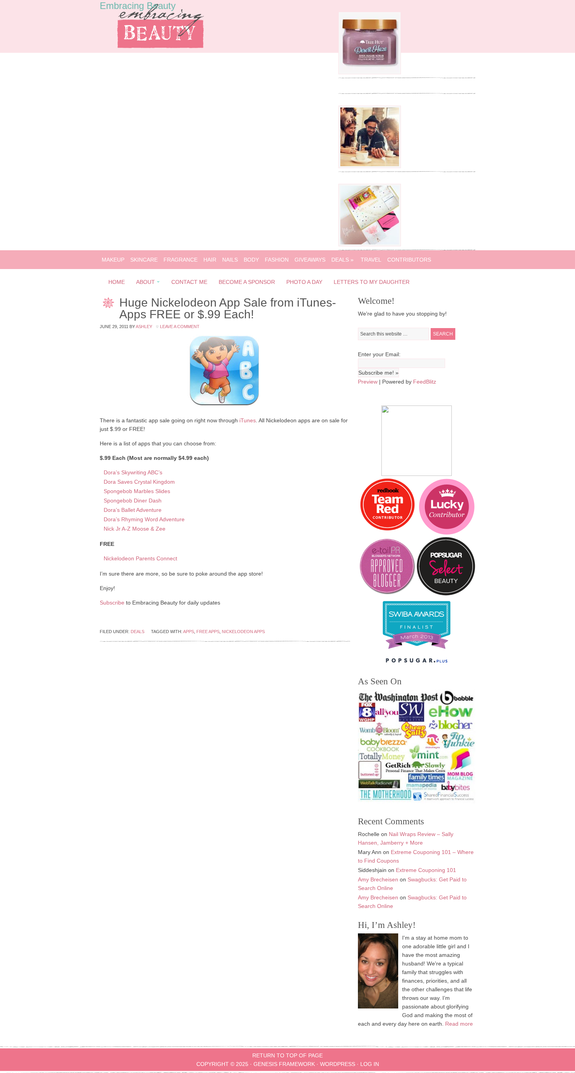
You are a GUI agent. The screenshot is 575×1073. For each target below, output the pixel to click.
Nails (230, 260)
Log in (369, 1064)
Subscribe (112, 602)
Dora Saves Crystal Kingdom (139, 482)
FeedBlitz (424, 382)
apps (188, 631)
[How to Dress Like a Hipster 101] (369, 166)
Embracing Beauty (138, 5)
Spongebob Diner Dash (133, 500)
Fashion (277, 260)
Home (116, 282)
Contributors (409, 260)
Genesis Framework (284, 1064)
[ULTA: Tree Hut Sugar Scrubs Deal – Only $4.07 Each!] (369, 72)
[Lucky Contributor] (446, 532)
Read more (459, 1024)
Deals (342, 260)
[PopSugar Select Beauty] (446, 593)
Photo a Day (304, 282)
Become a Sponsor (247, 282)
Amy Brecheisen (378, 879)
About (143, 283)
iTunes (247, 420)
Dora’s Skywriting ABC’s (133, 472)
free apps (207, 631)
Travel (371, 260)
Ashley (144, 326)
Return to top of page (287, 1055)
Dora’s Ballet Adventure (133, 510)
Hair (209, 260)
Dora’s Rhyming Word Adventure (144, 519)
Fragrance (181, 260)
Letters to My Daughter (372, 282)
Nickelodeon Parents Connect (140, 558)
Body (251, 260)
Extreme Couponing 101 (426, 870)
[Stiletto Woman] (416, 651)
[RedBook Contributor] (388, 532)
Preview (367, 382)
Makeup (113, 260)
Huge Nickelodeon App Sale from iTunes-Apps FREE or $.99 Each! (227, 308)
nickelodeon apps (243, 631)
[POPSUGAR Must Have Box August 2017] (369, 244)
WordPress (337, 1064)
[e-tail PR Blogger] (387, 593)
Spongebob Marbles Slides (137, 491)
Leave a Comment (179, 326)
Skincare (144, 260)
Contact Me (189, 282)
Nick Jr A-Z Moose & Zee (134, 529)
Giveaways (310, 260)
